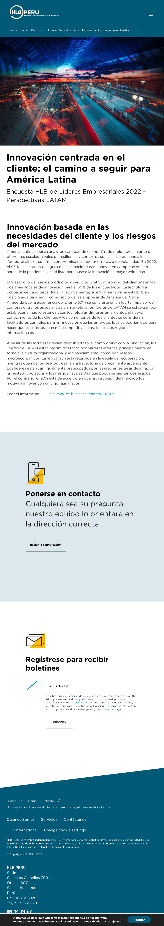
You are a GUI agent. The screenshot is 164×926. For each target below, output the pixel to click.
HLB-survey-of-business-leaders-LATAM (79, 394)
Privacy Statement (82, 702)
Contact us (107, 709)
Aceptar (139, 919)
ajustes (116, 921)
